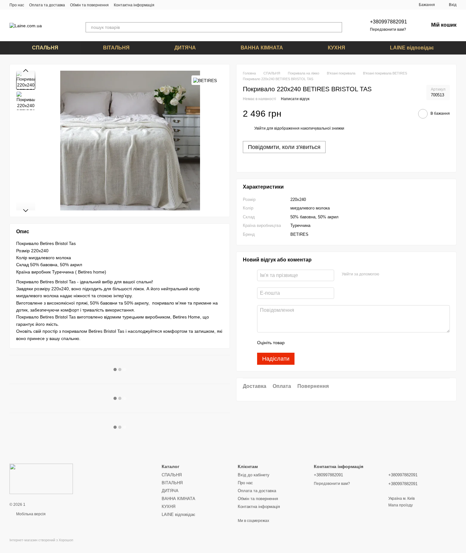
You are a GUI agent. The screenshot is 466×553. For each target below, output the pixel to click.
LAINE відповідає (412, 47)
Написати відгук (295, 99)
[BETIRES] (204, 80)
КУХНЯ (336, 47)
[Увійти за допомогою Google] (396, 275)
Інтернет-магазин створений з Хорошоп (41, 540)
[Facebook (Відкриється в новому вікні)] (170, 4)
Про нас (17, 5)
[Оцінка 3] (315, 343)
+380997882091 (388, 21)
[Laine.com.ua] (41, 478)
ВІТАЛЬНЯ (116, 47)
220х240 (298, 199)
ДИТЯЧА (185, 47)
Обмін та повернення (89, 5)
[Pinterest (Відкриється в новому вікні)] (178, 4)
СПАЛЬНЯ (45, 47)
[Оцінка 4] (325, 343)
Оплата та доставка (47, 5)
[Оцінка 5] (336, 343)
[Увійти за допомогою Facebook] (386, 275)
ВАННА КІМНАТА (262, 47)
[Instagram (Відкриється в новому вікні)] (163, 4)
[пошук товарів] (337, 27)
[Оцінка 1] (295, 343)
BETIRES (299, 234)
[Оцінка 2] (305, 343)
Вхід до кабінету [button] (253, 475)
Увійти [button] (260, 128)
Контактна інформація (134, 5)
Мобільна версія (30, 514)
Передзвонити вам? (388, 29)
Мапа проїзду (400, 505)
